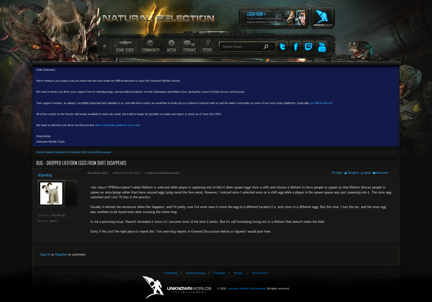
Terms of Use (260, 272)
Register (61, 254)
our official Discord (321, 103)
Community (151, 46)
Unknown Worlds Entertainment (322, 14)
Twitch (308, 47)
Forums (189, 46)
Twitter (282, 47)
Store (207, 46)
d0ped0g (45, 175)
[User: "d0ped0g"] (57, 193)
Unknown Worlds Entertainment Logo (177, 287)
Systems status (195, 272)
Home (104, 46)
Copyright (219, 272)
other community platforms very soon (117, 125)
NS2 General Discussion (164, 172)
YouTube (321, 47)
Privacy (238, 272)
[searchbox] (247, 47)
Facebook (295, 47)
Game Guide (125, 46)
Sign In (45, 254)
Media (172, 46)
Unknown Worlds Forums (161, 20)
